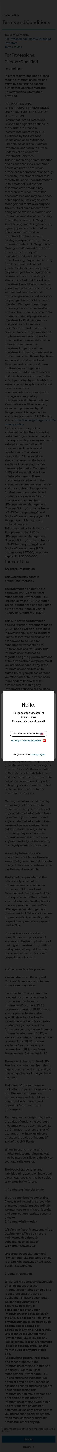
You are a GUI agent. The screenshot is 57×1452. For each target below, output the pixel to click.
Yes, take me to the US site (26, 734)
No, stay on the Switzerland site (26, 741)
